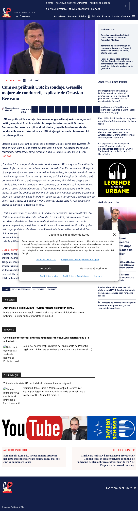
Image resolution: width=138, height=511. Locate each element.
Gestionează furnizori (46, 259)
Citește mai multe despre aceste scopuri (80, 259)
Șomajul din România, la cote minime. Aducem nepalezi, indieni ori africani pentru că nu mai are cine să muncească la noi (31, 458)
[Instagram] (108, 507)
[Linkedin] (65, 109)
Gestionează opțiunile (93, 268)
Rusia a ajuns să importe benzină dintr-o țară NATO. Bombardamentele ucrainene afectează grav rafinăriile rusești (116, 291)
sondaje (52, 289)
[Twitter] (42, 109)
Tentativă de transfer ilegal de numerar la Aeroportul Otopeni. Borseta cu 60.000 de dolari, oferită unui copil (116, 49)
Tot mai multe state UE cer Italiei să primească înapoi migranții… (38, 383)
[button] (114, 234)
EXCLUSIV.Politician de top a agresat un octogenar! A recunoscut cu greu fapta (117, 121)
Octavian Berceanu (21, 289)
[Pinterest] (50, 109)
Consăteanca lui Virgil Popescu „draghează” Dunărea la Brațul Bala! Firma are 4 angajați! (116, 110)
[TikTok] (114, 507)
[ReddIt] (73, 109)
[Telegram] (89, 109)
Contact (98, 276)
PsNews (6, 155)
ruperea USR (39, 289)
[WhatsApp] (58, 109)
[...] (51, 315)
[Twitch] (119, 507)
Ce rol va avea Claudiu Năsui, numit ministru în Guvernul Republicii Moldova (115, 37)
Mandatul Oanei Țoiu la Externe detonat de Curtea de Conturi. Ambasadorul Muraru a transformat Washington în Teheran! (116, 133)
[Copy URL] (96, 109)
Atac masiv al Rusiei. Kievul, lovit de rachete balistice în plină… (38, 307)
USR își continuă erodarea (17, 249)
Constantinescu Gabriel (12, 109)
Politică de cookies (49, 276)
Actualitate (11, 80)
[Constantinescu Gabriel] (2, 109)
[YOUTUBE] (133, 8)
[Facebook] (34, 109)
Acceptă (45, 268)
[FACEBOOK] (133, 4)
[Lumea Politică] (7, 12)
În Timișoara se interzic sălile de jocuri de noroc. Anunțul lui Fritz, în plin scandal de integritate (116, 305)
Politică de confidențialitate (76, 276)
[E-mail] (81, 109)
